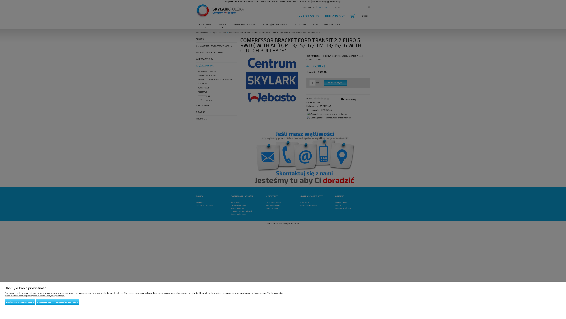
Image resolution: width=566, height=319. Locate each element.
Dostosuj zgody (44, 302)
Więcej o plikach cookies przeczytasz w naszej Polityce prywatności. (35, 295)
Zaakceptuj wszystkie (67, 302)
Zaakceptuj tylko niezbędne (20, 302)
